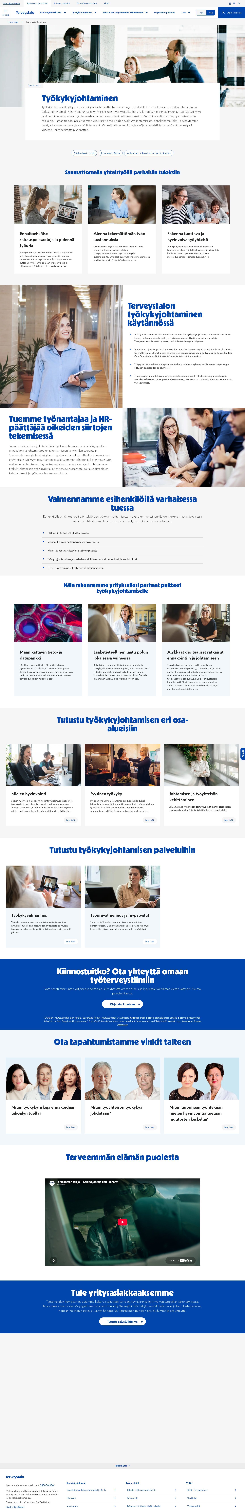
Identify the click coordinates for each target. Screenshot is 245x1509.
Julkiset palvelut (62, 3)
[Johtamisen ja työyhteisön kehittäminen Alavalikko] (146, 12)
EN (238, 3)
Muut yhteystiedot (15, 1506)
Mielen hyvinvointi (84, 152)
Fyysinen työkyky (110, 152)
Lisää (184, 12)
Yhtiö (106, 3)
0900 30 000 (47, 1485)
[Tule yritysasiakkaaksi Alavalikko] (65, 12)
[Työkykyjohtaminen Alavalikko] (95, 12)
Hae (211, 12)
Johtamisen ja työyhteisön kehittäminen (149, 152)
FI (230, 3)
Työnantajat (132, 1483)
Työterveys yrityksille (37, 3)
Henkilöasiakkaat (11, 3)
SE (234, 3)
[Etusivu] (25, 13)
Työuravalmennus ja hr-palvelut (119, 915)
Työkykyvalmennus (29, 915)
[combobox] (205, 12)
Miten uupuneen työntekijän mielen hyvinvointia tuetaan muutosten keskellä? (196, 1113)
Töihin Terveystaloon (87, 3)
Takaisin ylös (121, 1465)
